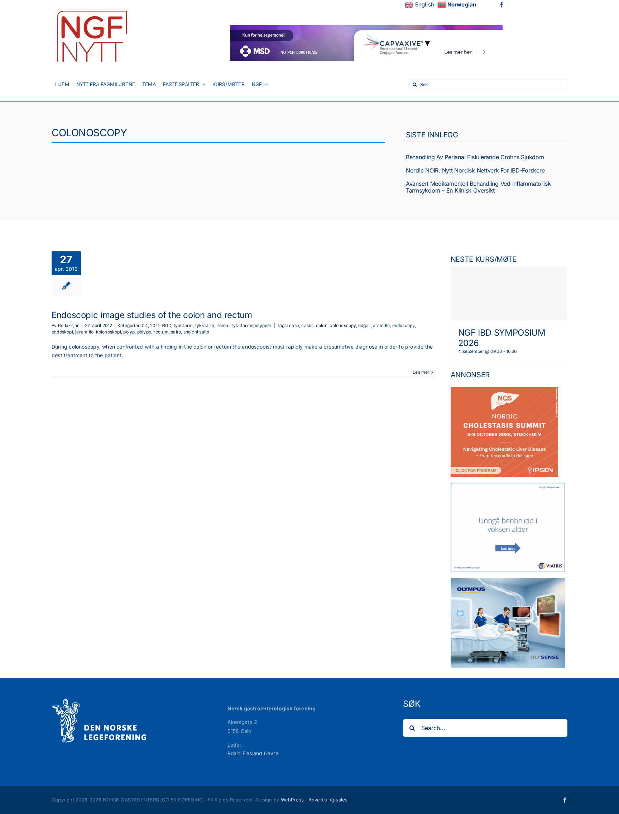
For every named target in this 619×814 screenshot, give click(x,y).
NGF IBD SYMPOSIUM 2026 (502, 337)
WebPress (292, 800)
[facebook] (501, 5)
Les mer (421, 372)
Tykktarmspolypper (251, 325)
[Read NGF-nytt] (91, 8)
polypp (144, 332)
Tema (223, 325)
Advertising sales (328, 800)
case (294, 325)
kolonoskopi (108, 332)
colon (321, 325)
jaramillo (84, 332)
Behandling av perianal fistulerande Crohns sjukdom (475, 157)
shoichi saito (196, 332)
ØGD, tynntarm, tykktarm (188, 325)
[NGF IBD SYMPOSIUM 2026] (509, 293)
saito (176, 332)
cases (307, 325)
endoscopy (403, 325)
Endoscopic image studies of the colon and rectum (152, 315)
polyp (129, 332)
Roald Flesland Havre (252, 753)
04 (145, 325)
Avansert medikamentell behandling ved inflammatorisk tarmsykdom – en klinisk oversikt (478, 187)
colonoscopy (343, 325)
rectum (160, 332)
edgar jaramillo (374, 325)
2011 (154, 325)
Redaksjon (69, 325)
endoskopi (62, 332)
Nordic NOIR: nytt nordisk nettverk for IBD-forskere (475, 170)
